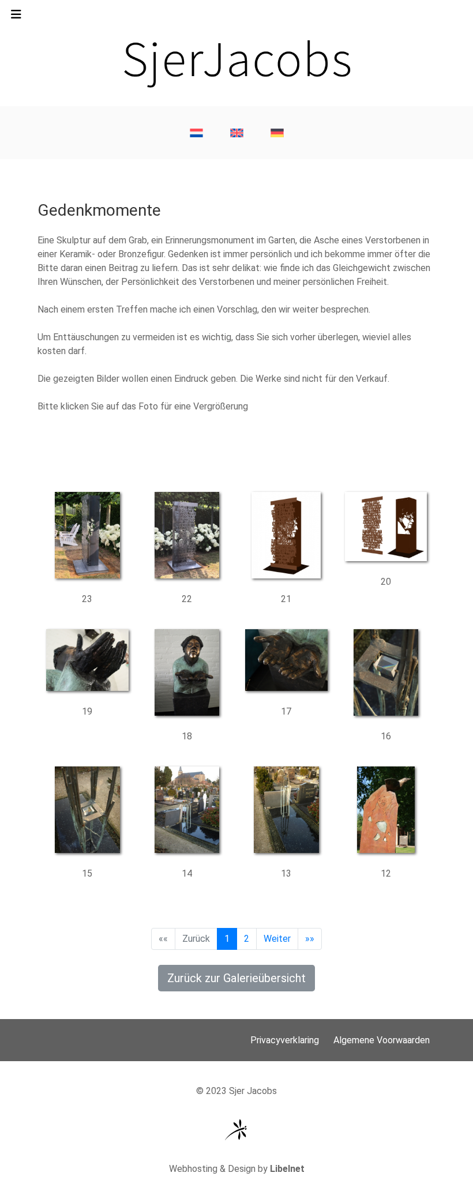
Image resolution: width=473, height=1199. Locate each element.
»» (309, 938)
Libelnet (287, 1168)
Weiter (277, 938)
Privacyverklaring (284, 1040)
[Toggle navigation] (16, 17)
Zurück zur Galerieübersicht (236, 978)
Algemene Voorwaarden (381, 1040)
